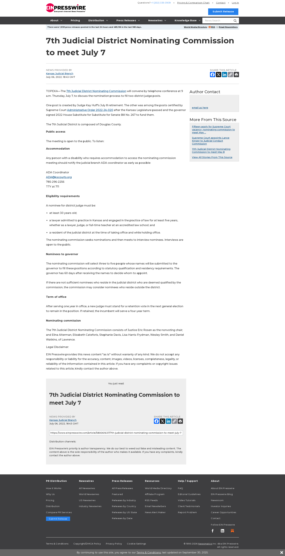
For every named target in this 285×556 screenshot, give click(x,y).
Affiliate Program (155, 494)
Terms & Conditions (57, 543)
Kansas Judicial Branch (59, 73)
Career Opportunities (223, 512)
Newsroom (217, 500)
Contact (220, 2)
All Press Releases (122, 488)
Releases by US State (124, 512)
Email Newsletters (228, 27)
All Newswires (87, 488)
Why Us (50, 494)
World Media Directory (195, 27)
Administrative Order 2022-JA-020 (90, 110)
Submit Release (223, 11)
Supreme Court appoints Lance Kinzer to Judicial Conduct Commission (210, 140)
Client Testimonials (189, 506)
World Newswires (89, 494)
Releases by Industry (124, 500)
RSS (213, 27)
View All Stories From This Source (212, 157)
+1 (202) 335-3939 (161, 2)
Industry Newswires (90, 506)
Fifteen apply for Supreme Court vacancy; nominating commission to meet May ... (213, 129)
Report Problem (187, 512)
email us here (200, 107)
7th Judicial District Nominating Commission (96, 91)
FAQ (180, 488)
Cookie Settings (136, 543)
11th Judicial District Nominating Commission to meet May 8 (211, 151)
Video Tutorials (186, 500)
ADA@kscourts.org (59, 177)
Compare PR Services (59, 512)
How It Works (53, 488)
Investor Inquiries (221, 506)
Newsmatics (205, 543)
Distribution (53, 506)
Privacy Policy (114, 543)
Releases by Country (124, 506)
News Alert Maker (155, 512)
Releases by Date (122, 518)
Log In (235, 2)
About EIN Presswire (222, 488)
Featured (117, 494)
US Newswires (87, 500)
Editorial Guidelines (189, 494)
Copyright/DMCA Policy (87, 543)
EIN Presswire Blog (222, 494)
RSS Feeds (151, 500)
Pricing (193, 2)
